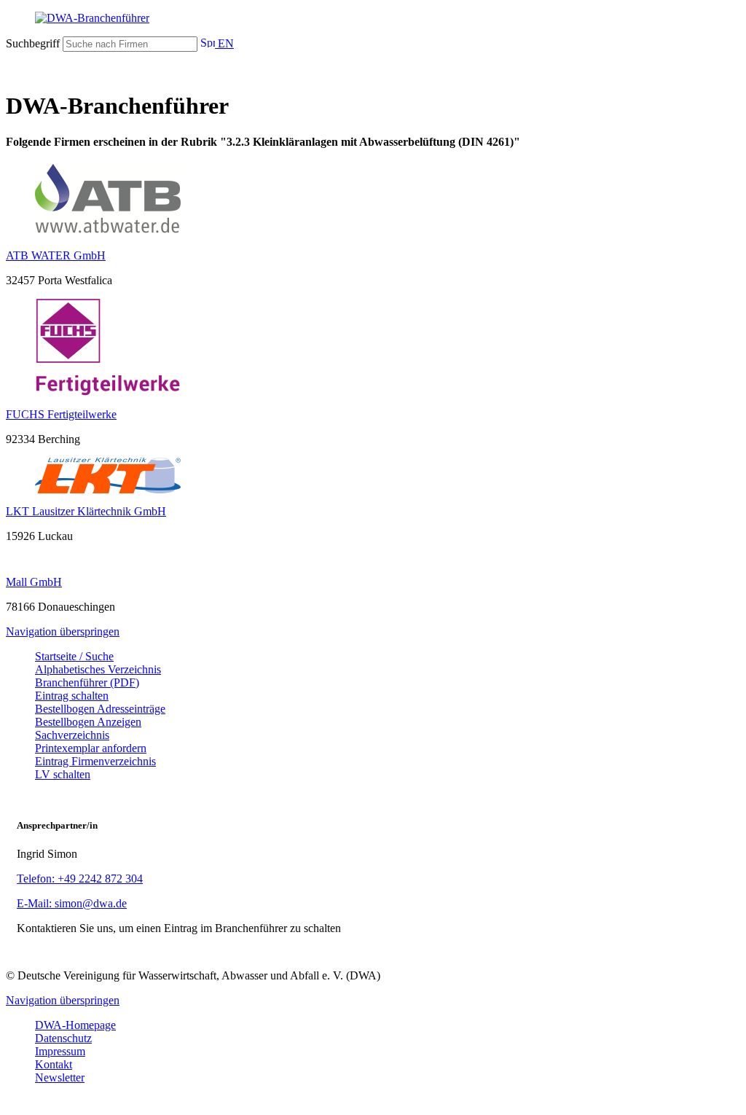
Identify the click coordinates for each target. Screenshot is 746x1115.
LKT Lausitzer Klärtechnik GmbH (86, 511)
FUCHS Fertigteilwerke (61, 414)
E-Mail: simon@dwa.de (72, 903)
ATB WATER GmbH (56, 255)
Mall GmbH (34, 582)
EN (224, 43)
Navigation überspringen (62, 631)
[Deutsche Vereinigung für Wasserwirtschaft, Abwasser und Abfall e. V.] (373, 18)
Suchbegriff (33, 43)
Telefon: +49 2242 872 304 (80, 878)
